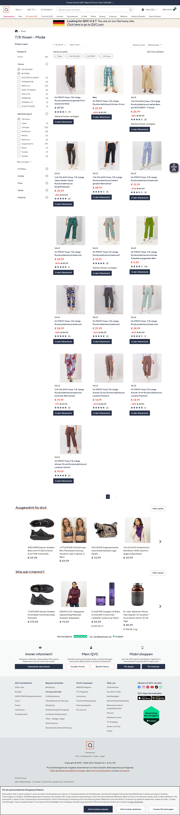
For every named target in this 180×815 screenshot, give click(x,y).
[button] (146, 9)
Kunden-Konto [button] (78, 666)
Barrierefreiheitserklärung (118, 701)
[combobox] (92, 9)
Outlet (109, 731)
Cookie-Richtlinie (135, 802)
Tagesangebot (9, 16)
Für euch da (81, 710)
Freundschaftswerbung (86, 701)
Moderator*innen (114, 717)
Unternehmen (113, 687)
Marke (21, 64)
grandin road (57, 782)
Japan (103, 756)
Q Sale (84, 16)
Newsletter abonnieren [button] (39, 666)
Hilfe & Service (52, 723)
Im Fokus (22, 169)
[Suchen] (130, 9)
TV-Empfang (112, 722)
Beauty (102, 16)
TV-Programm (82, 692)
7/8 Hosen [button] (106, 56)
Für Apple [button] (129, 666)
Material (22, 197)
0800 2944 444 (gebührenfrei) (28, 696)
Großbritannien (86, 756)
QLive (17, 701)
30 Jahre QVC (32, 16)
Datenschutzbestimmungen (72, 770)
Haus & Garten (155, 16)
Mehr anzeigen (23, 162)
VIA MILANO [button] (74, 56)
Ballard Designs (25, 782)
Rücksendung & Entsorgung (57, 710)
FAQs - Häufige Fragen (55, 719)
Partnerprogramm (83, 705)
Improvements (69, 782)
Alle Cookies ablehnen (130, 809)
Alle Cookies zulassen (98, 809)
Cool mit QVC (47, 16)
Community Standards (100, 770)
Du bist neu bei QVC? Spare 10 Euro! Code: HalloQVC (89, 2)
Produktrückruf (21, 714)
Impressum (124, 770)
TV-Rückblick (46, 9)
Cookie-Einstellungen (163, 809)
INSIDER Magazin (83, 687)
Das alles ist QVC (114, 692)
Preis (20, 183)
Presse (17, 705)
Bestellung (50, 687)
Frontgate (37, 782)
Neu (20, 16)
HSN (16, 782)
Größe (21, 176)
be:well (60, 16)
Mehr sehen (158, 508)
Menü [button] (18, 9)
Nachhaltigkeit (113, 696)
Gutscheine (81, 696)
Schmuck (113, 16)
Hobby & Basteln (138, 16)
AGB (52, 770)
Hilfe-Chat (19, 687)
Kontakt (18, 692)
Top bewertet (72, 16)
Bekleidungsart (25, 114)
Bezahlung (50, 705)
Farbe (20, 190)
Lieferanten (20, 710)
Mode (93, 16)
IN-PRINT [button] (91, 56)
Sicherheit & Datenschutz (56, 714)
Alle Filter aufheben (155, 51)
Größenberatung (53, 696)
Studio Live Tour (113, 726)
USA (77, 756)
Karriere (110, 713)
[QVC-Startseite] (16, 31)
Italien (96, 756)
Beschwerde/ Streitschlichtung (59, 728)
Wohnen (123, 16)
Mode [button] (59, 56)
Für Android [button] (153, 666)
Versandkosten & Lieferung (57, 701)
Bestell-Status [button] (102, 666)
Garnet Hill (47, 782)
